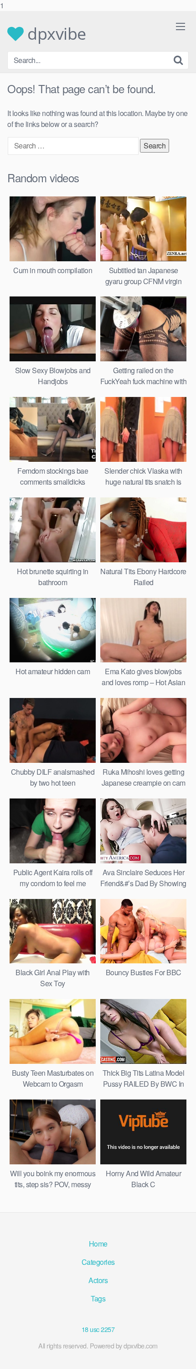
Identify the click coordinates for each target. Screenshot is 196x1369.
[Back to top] (180, 1352)
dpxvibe (55, 34)
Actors (98, 1280)
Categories (98, 1262)
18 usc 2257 (98, 1329)
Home (98, 1243)
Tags (98, 1298)
